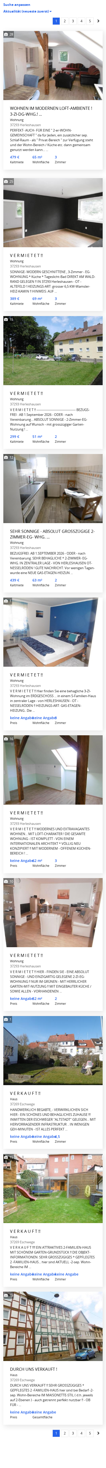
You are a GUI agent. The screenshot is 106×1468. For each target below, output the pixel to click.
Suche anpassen (16, 4)
